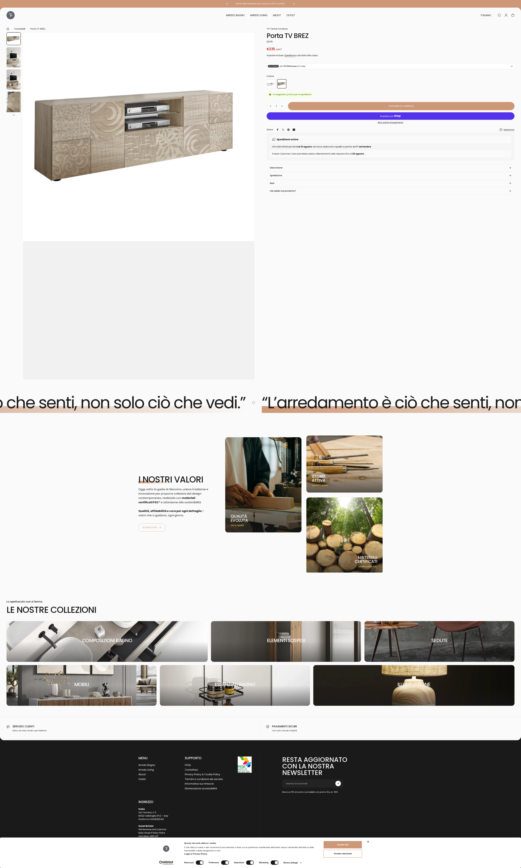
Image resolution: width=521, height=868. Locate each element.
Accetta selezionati (343, 853)
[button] (390, 168)
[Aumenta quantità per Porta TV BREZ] (282, 106)
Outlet (142, 779)
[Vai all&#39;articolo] (14, 38)
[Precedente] (227, 4)
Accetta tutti (343, 844)
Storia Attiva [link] (319, 478)
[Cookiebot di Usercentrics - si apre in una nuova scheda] (166, 863)
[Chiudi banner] (368, 842)
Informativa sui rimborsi (199, 783)
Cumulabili (19, 28)
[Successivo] (294, 4)
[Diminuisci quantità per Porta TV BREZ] (270, 106)
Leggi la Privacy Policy (195, 854)
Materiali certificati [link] (366, 560)
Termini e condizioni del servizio (204, 779)
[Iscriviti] (338, 783)
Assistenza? (508, 130)
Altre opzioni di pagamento (390, 122)
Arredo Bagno (146, 765)
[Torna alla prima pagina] (8, 29)
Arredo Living (146, 769)
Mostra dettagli (290, 862)
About (142, 774)
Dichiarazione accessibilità (201, 788)
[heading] (241, 518)
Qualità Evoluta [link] (239, 518)
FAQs (188, 765)
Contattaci (191, 769)
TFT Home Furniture (277, 28)
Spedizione (290, 55)
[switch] (225, 862)
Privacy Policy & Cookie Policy (202, 774)
